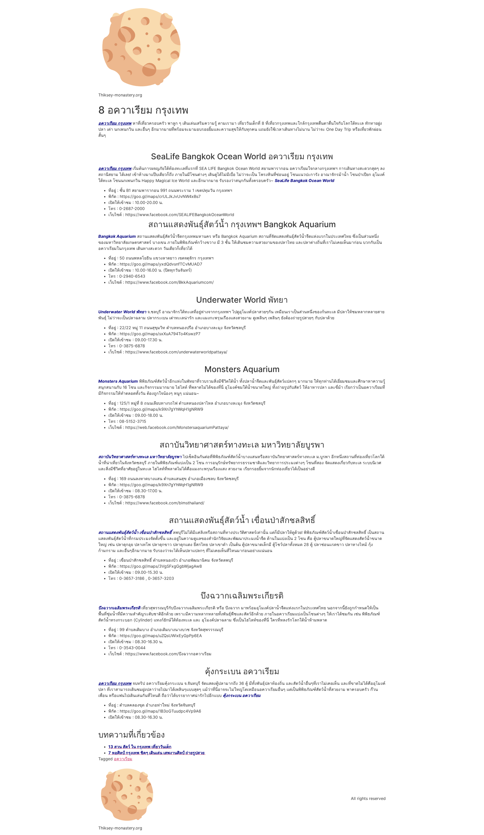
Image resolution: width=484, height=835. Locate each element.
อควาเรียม (123, 758)
